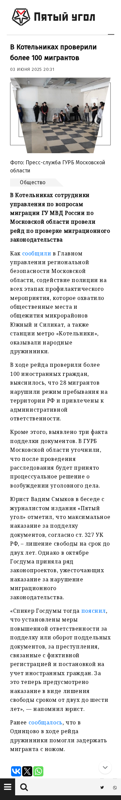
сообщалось (46, 722)
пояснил (93, 610)
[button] (7, 786)
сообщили (36, 253)
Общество (33, 182)
